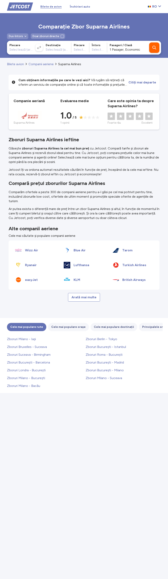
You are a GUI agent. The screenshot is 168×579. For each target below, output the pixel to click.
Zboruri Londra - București (26, 370)
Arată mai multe (84, 297)
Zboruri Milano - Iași (21, 339)
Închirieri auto (80, 6)
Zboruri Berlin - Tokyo (101, 339)
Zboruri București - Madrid (105, 362)
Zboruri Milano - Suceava (104, 378)
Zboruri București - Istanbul (106, 347)
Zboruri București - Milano (105, 370)
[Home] (20, 6)
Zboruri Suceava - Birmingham (29, 355)
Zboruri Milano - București (26, 378)
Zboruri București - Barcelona (28, 362)
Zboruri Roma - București (104, 355)
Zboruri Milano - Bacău (23, 386)
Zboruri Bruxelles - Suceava (27, 347)
